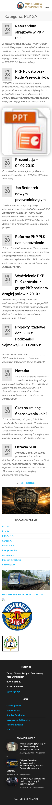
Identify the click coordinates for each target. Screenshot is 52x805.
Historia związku (14, 724)
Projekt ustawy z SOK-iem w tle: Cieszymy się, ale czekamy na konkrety (32, 746)
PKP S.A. (6, 526)
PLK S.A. (6, 531)
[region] (26, 580)
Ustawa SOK (25, 447)
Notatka (22, 370)
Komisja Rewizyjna (15, 715)
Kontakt (10, 729)
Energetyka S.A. (9, 550)
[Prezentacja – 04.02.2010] (26, 131)
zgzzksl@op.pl (13, 691)
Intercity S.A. (8, 545)
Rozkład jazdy (8, 564)
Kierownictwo (13, 710)
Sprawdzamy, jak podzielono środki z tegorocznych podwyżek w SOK (32, 781)
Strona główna (13, 705)
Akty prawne (8, 555)
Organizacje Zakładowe (18, 720)
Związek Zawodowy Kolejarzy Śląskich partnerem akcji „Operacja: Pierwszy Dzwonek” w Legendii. (25, 765)
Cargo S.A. (7, 540)
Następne (31, 482)
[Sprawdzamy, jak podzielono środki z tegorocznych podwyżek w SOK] (12, 781)
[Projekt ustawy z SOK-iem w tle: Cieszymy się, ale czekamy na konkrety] (12, 746)
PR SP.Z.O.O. (8, 536)
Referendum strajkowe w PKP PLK (29, 32)
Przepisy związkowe (11, 560)
